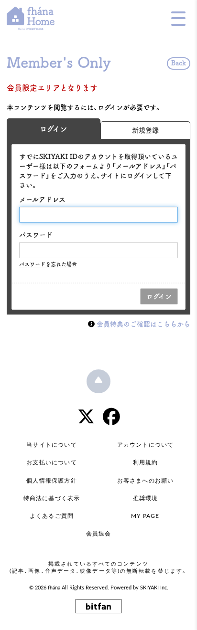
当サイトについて (51, 445)
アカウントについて (145, 445)
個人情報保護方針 (51, 480)
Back (178, 63)
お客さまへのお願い (145, 480)
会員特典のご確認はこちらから (143, 324)
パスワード (36, 234)
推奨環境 (145, 498)
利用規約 (145, 462)
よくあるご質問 (52, 516)
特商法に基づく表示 (51, 498)
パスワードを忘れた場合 (48, 264)
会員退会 (98, 533)
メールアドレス (42, 199)
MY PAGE (145, 516)
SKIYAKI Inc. (154, 588)
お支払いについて (51, 462)
